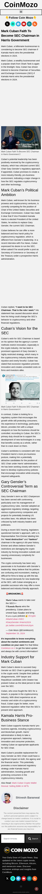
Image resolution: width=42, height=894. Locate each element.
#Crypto (32, 616)
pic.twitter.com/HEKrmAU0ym (19, 625)
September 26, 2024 (15, 633)
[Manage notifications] (36, 889)
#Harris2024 (25, 622)
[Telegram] (18, 23)
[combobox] (12, 838)
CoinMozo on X (8, 648)
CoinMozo (21, 5)
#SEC (21, 619)
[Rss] (34, 23)
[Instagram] (12, 23)
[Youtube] (23, 23)
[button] (21, 12)
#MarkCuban (12, 619)
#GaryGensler (12, 622)
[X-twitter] (7, 23)
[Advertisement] (21, 104)
